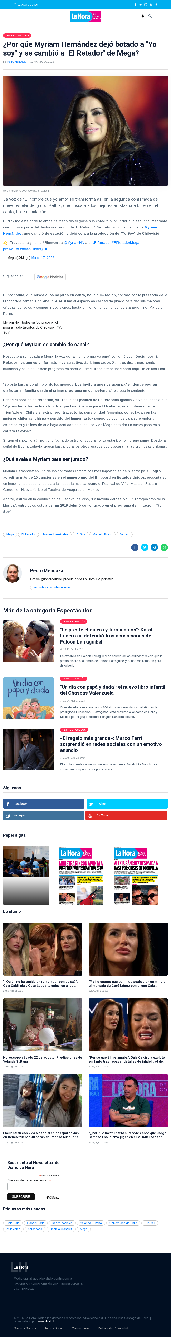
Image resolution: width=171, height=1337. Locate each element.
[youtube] (150, 4)
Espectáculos (75, 610)
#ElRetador (101, 243)
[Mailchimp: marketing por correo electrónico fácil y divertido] (52, 1200)
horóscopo (35, 1229)
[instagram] (145, 4)
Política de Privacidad (113, 1328)
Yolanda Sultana (91, 1223)
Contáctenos (80, 1328)
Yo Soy (80, 534)
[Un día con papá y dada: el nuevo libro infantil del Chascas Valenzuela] (28, 698)
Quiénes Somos (25, 1328)
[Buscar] (150, 16)
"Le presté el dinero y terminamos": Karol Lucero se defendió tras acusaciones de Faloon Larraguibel (106, 636)
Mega (10, 534)
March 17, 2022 (42, 258)
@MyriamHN (74, 243)
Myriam (124, 534)
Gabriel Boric (35, 1223)
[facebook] (135, 4)
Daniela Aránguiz (61, 1229)
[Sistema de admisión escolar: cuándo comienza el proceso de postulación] (26, 875)
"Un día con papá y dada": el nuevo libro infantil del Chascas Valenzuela (112, 690)
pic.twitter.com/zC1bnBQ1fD (26, 249)
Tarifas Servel (53, 1328)
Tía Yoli (150, 1223)
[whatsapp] (164, 547)
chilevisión (13, 1229)
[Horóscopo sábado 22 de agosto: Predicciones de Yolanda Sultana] (42, 1024)
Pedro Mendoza (16, 61)
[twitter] (140, 4)
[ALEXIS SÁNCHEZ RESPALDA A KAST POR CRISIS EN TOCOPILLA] (136, 875)
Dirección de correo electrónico (29, 1180)
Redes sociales (62, 1223)
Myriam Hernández (55, 534)
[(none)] (12, 573)
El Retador (28, 534)
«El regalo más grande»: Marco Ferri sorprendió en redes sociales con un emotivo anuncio (111, 744)
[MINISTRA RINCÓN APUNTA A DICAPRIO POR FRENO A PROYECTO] (81, 875)
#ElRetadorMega (125, 243)
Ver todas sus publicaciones (52, 587)
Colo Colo (12, 1223)
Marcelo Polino (102, 534)
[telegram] (155, 4)
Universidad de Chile (123, 1223)
